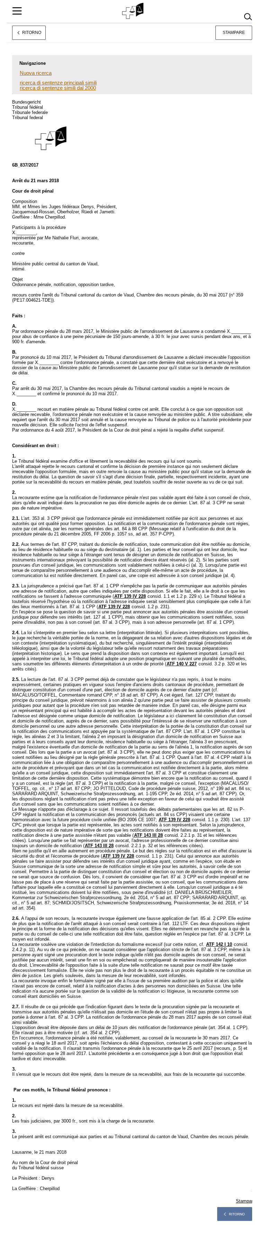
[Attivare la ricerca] (247, 16)
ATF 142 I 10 (219, 944)
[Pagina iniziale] (133, 11)
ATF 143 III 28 (148, 835)
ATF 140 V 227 (182, 663)
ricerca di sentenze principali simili (58, 83)
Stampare (234, 32)
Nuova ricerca (36, 73)
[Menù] (17, 11)
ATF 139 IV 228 (130, 596)
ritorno (237, 1214)
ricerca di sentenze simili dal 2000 (58, 88)
